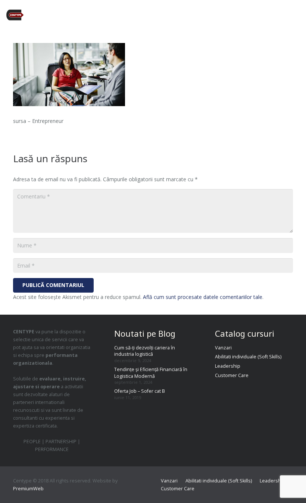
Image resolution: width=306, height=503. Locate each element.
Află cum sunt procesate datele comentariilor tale (202, 296)
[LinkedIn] (275, 15)
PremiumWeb (28, 488)
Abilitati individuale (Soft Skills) (248, 357)
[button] (297, 15)
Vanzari (223, 348)
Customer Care (232, 375)
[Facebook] (234, 15)
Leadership (227, 366)
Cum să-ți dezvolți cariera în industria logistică (144, 351)
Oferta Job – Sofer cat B (139, 391)
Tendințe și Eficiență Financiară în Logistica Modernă (150, 372)
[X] (248, 15)
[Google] (261, 15)
